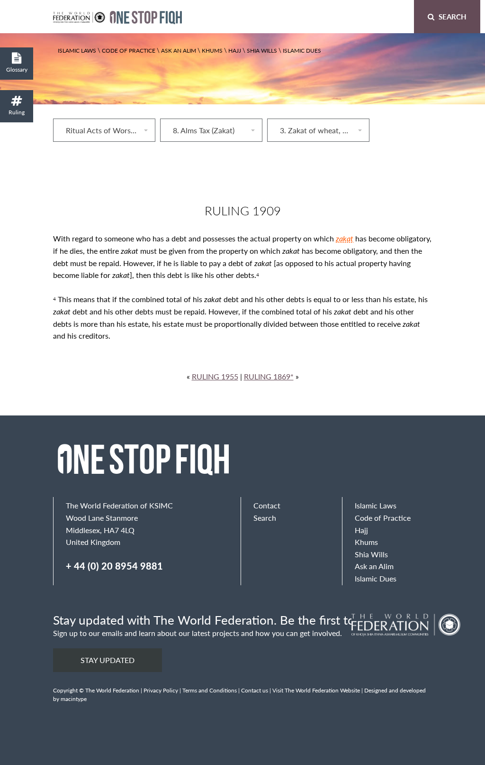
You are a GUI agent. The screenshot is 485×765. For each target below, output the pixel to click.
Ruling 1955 (215, 376)
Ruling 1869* (269, 376)
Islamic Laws (77, 50)
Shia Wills (262, 50)
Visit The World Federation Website (316, 690)
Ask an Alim (178, 50)
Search (452, 16)
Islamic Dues (302, 50)
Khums (212, 50)
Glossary (16, 69)
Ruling (17, 112)
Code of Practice (128, 50)
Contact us (254, 690)
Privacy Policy (161, 690)
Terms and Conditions (209, 690)
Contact (266, 505)
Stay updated (108, 659)
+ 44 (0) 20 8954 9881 (114, 565)
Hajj (234, 50)
